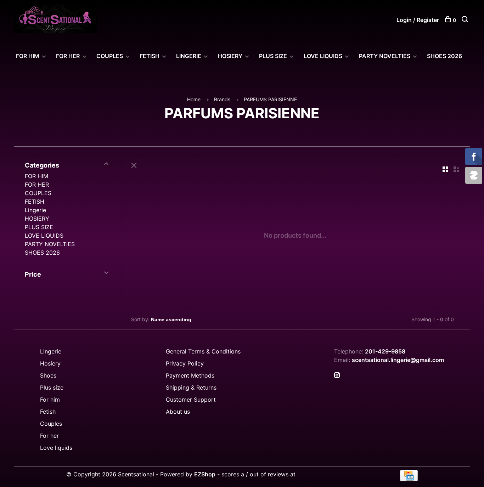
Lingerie (188, 56)
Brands (222, 99)
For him (50, 399)
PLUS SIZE (273, 56)
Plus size (51, 387)
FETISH (149, 56)
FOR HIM (27, 56)
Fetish (48, 411)
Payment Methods (190, 375)
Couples (51, 423)
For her (49, 435)
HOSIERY (230, 56)
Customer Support (191, 399)
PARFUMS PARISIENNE (270, 99)
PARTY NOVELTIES (384, 56)
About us (178, 411)
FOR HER (68, 56)
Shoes (48, 375)
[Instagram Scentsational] (337, 375)
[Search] (466, 20)
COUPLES (109, 56)
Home (194, 99)
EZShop (204, 474)
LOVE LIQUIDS (323, 56)
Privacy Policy (185, 363)
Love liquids (56, 447)
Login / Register (417, 19)
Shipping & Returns (191, 387)
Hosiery (50, 363)
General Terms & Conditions (203, 351)
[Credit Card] (409, 479)
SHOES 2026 (444, 56)
